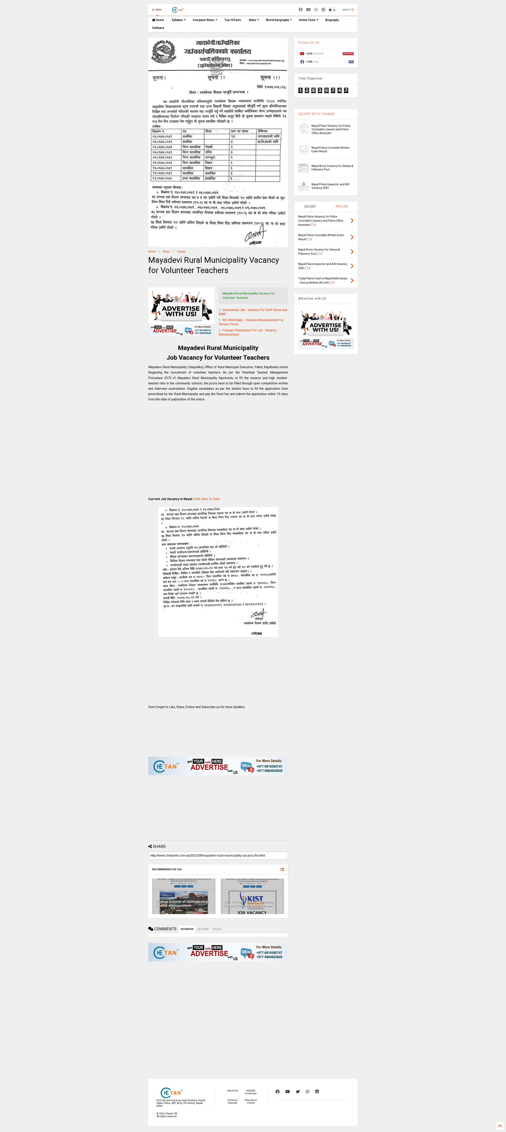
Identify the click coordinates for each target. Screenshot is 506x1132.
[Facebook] (301, 9)
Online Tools (307, 20)
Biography (332, 20)
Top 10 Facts (232, 20)
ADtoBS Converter (251, 1092)
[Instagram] (316, 9)
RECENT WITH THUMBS (316, 114)
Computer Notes (203, 20)
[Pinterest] (323, 9)
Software (158, 27)
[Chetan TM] (178, 11)
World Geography (277, 20)
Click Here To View (207, 499)
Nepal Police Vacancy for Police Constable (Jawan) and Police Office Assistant (331, 129)
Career (181, 251)
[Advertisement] (218, 453)
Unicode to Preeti (251, 1101)
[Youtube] (308, 9)
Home (159, 20)
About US (232, 1090)
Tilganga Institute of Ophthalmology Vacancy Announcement (182, 904)
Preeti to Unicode (233, 1101)
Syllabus (177, 20)
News (252, 20)
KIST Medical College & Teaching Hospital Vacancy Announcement (248, 904)
